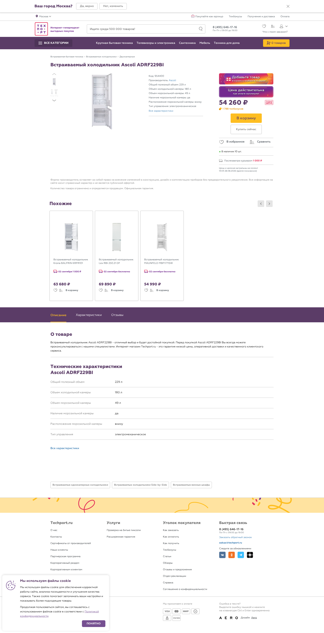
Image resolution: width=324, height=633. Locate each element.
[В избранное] (55, 290)
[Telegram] (241, 555)
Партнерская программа (65, 556)
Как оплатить (171, 536)
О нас (53, 530)
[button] (87, 6)
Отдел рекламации (174, 576)
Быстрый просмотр (74, 252)
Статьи (167, 556)
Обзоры (167, 563)
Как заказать (171, 530)
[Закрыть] (288, 6)
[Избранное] (263, 27)
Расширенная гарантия (121, 536)
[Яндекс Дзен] (250, 555)
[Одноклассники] (231, 555)
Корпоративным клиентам (66, 569)
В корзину (72, 290)
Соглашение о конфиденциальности (185, 589)
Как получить (171, 543)
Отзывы (117, 315)
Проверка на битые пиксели (124, 530)
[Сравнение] (272, 27)
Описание (58, 315)
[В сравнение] (61, 290)
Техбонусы (235, 16)
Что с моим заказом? (275, 32)
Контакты (56, 536)
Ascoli (172, 80)
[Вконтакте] (222, 555)
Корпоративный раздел (64, 563)
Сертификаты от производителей (70, 543)
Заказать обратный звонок (235, 537)
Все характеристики (161, 111)
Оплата (285, 16)
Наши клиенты (59, 550)
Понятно (94, 623)
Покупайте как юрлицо (209, 16)
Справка (168, 582)
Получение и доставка (261, 16)
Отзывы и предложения (177, 569)
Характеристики (89, 315)
